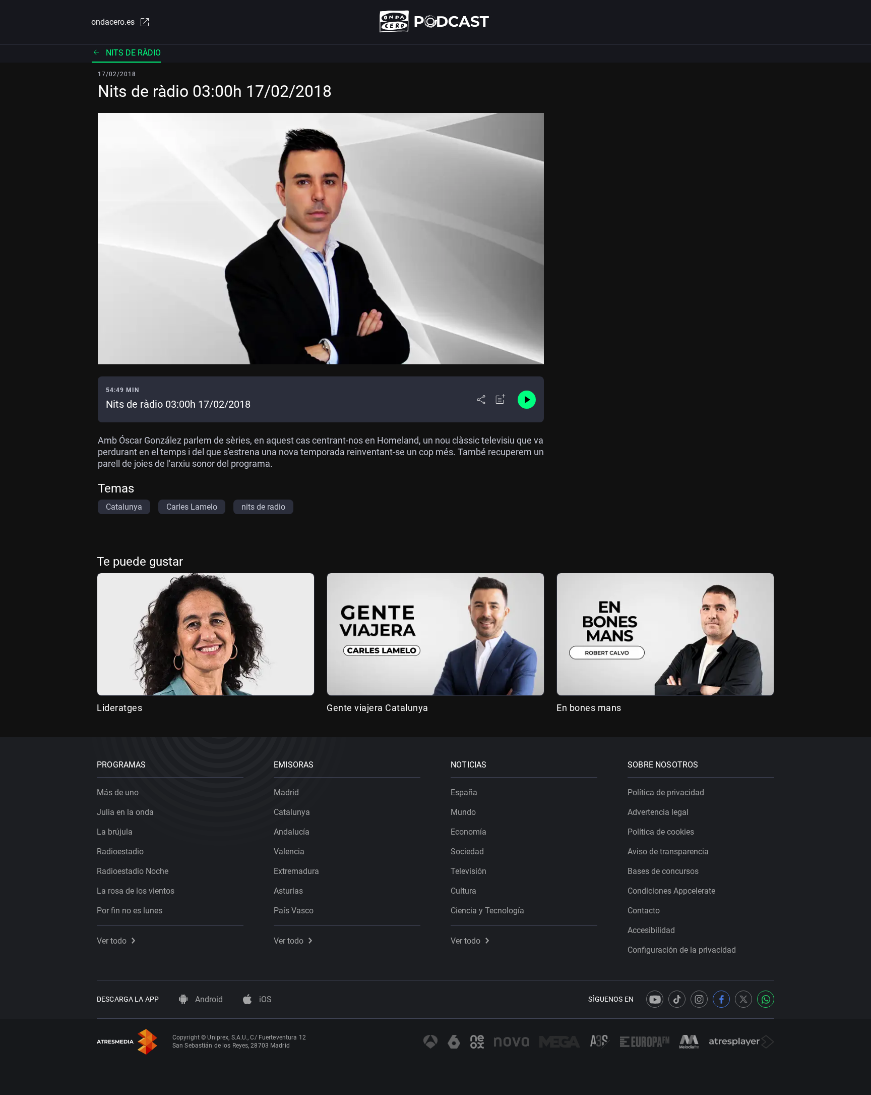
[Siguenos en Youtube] (654, 999)
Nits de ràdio (133, 53)
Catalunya (292, 812)
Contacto (644, 910)
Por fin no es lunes (129, 910)
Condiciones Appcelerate (671, 891)
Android (208, 999)
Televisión (468, 871)
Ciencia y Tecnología (487, 910)
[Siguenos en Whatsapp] (765, 999)
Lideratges (119, 707)
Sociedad (467, 851)
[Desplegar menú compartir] (481, 400)
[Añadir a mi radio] (500, 400)
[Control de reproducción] (527, 400)
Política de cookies (661, 832)
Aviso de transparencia (668, 851)
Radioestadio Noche (132, 871)
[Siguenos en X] (743, 999)
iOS (264, 999)
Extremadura (296, 871)
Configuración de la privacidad (682, 950)
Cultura (463, 891)
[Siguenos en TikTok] (677, 999)
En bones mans (588, 707)
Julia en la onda (125, 812)
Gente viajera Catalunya (377, 707)
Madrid (286, 792)
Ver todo (112, 941)
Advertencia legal (658, 812)
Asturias (288, 891)
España (464, 792)
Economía (468, 832)
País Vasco (294, 910)
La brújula (115, 832)
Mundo (463, 812)
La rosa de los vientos (135, 891)
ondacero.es (113, 22)
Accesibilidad (651, 930)
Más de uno (118, 792)
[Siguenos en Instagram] (699, 999)
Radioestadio (120, 851)
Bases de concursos (663, 871)
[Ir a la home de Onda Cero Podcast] (435, 21)
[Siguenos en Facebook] (721, 999)
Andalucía (291, 832)
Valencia (289, 851)
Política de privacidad (666, 792)
